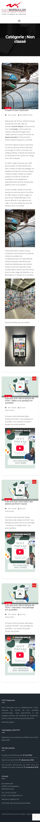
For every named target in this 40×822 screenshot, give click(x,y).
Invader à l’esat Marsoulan (17, 110)
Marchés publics (8, 722)
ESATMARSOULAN (25, 115)
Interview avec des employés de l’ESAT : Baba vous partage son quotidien (19, 400)
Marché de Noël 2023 (10, 760)
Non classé (12, 115)
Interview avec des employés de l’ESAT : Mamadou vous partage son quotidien (19, 607)
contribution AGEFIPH (21, 737)
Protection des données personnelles (16, 803)
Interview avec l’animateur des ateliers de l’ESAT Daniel (19, 502)
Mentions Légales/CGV (10, 799)
